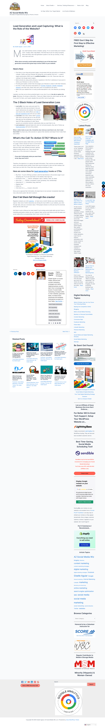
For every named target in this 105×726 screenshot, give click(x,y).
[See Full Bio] (63, 301)
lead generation (41, 171)
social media (83, 595)
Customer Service (59, 382)
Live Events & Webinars (68, 11)
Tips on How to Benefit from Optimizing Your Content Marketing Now (90, 269)
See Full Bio (58, 301)
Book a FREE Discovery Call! (30, 685)
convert (38, 115)
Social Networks (30, 360)
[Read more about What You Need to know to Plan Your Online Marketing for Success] (47, 369)
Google (90, 576)
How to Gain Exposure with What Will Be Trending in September (78, 140)
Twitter (76, 608)
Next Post (66, 331)
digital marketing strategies (80, 572)
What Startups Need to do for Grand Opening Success (17, 378)
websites (82, 608)
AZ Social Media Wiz (19, 13)
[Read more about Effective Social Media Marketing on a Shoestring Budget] (32, 346)
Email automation (20, 127)
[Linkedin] (32, 682)
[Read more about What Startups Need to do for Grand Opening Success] (18, 370)
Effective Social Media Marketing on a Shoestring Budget (32, 354)
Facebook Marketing (79, 322)
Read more (81, 158)
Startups (76, 341)
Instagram (59, 85)
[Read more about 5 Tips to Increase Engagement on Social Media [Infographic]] (18, 347)
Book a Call (80, 5)
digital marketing (81, 569)
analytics (31, 201)
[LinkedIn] (60, 323)
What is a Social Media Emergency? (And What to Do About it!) (60, 353)
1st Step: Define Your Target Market (50, 11)
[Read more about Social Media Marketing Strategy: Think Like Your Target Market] (32, 369)
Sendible (77, 459)
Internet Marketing (30, 382)
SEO (37, 112)
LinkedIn (54, 85)
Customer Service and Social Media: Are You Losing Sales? (60, 378)
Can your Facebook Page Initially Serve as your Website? (47, 354)
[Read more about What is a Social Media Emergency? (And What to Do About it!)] (61, 346)
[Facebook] (49, 323)
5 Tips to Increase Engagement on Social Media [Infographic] (18, 355)
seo (75, 595)
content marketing (81, 563)
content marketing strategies (81, 566)
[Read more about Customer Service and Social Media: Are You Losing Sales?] (61, 370)
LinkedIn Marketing (79, 327)
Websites (48, 359)
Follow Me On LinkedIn (83, 363)
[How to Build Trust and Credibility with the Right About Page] (90, 131)
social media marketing (80, 600)
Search (56, 681)
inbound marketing (78, 579)
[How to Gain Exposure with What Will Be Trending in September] (79, 131)
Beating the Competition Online (82, 306)
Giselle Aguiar (81, 576)
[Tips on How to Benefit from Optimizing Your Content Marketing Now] (90, 260)
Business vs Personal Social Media (83, 314)
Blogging (76, 309)
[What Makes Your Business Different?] (79, 262)
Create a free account (84, 501)
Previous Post (14, 331)
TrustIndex (80, 512)
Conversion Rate (78, 319)
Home (42, 5)
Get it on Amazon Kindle (39, 260)
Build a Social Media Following (82, 311)
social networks (89, 606)
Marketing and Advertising (80, 585)
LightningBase (88, 431)
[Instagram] (53, 323)
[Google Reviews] (38, 682)
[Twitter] (25, 682)
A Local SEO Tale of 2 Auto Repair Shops (90, 201)
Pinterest (18, 87)
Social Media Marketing (17, 359)
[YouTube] (58, 323)
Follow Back (77, 324)
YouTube (43, 85)
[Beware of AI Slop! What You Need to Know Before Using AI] (79, 194)
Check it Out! (84, 473)
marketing (83, 582)
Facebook (48, 85)
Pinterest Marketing (79, 329)
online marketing (80, 588)
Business (82, 560)
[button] (54, 5)
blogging (76, 560)
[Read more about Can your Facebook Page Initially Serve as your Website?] (47, 346)
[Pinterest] (55, 323)
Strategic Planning (45, 383)
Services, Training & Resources (65, 5)
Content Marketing (79, 317)
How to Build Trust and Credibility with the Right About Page (90, 140)
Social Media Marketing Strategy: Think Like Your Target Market (31, 377)
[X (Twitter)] (51, 323)
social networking (79, 606)
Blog (87, 5)
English (88, 724)
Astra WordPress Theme (72, 720)
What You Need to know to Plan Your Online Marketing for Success (46, 377)
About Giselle (50, 5)
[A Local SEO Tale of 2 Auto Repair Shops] (90, 195)
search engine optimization (84, 591)
